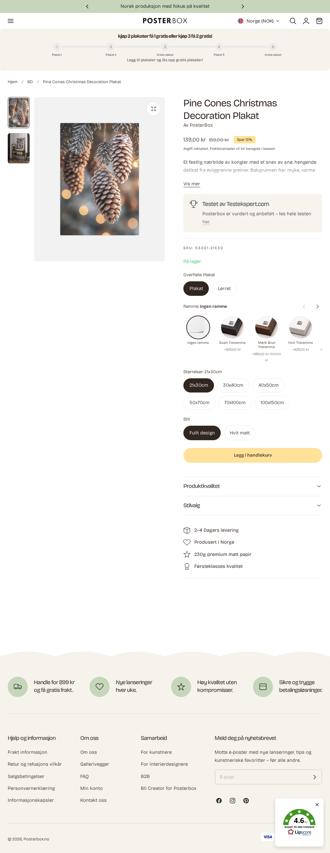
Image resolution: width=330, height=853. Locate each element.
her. (206, 222)
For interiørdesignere (164, 764)
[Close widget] (317, 805)
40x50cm (268, 385)
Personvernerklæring (31, 788)
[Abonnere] (314, 777)
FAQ (84, 776)
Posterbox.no (36, 839)
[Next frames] (317, 307)
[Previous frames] (304, 307)
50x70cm (199, 402)
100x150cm (272, 402)
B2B (145, 776)
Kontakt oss (93, 800)
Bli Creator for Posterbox (168, 788)
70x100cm (235, 402)
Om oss (88, 752)
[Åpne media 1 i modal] (153, 109)
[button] (10, 21)
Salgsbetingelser (26, 776)
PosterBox (201, 125)
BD (30, 81)
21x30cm (198, 385)
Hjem (12, 81)
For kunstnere (156, 752)
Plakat (196, 288)
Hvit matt (240, 433)
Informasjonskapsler (31, 800)
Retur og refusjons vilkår (35, 764)
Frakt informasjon (27, 752)
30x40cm (233, 385)
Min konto (91, 788)
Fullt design (202, 433)
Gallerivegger (94, 764)
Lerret (224, 288)
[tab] (19, 112)
